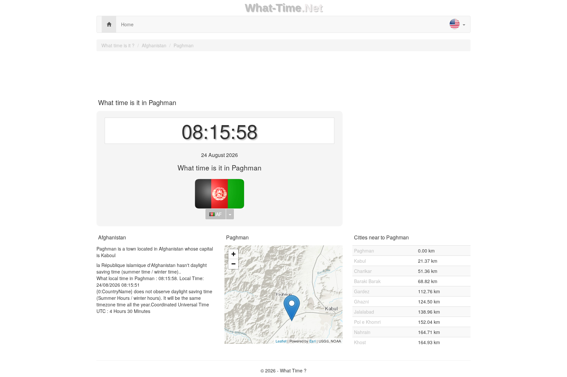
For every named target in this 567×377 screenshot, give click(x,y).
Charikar (363, 271)
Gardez (361, 291)
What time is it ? (118, 45)
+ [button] (233, 254)
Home (127, 24)
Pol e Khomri (367, 322)
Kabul (360, 260)
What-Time (273, 8)
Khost (360, 342)
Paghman (184, 45)
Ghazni (361, 301)
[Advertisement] (283, 72)
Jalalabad (364, 311)
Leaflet (281, 341)
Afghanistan (154, 45)
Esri (312, 341)
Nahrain (362, 332)
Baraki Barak (367, 281)
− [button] (233, 264)
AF (218, 214)
